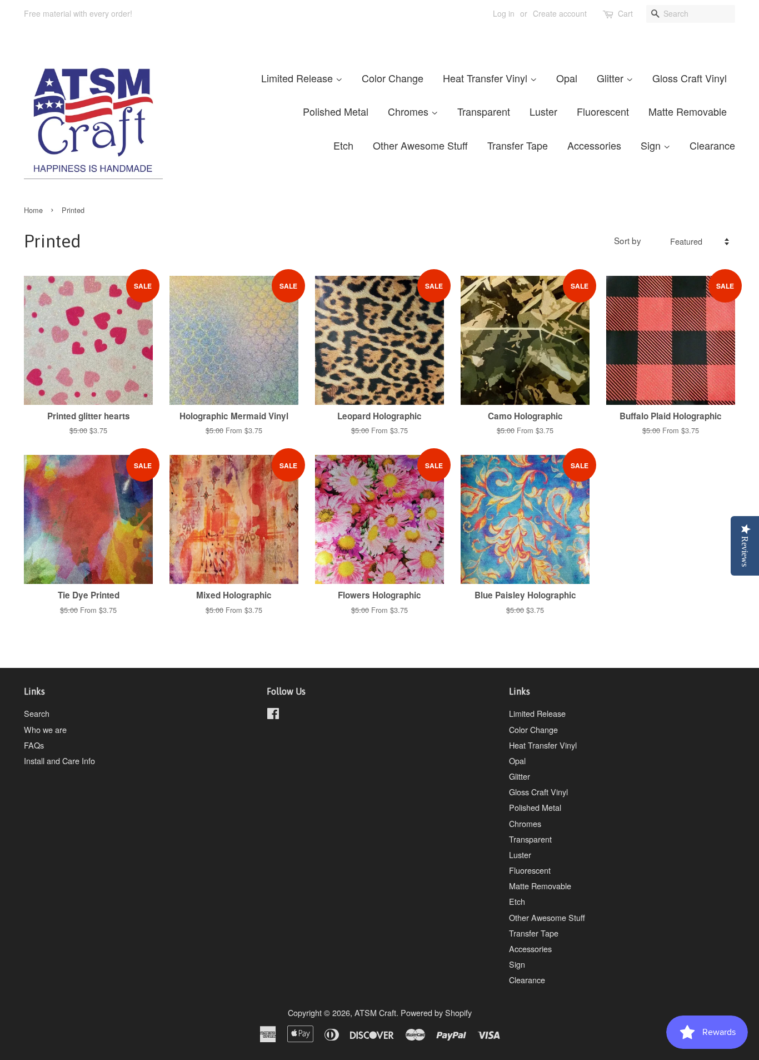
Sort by (627, 240)
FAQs (34, 745)
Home (33, 210)
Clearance (712, 145)
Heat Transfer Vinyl (486, 78)
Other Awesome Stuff (420, 145)
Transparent (483, 111)
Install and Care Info (59, 760)
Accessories (594, 145)
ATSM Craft (375, 1012)
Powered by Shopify (436, 1012)
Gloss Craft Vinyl (689, 78)
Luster (543, 111)
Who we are (45, 729)
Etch (343, 145)
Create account (560, 13)
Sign (652, 145)
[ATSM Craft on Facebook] (273, 715)
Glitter (611, 78)
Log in (504, 13)
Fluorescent (603, 111)
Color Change (392, 78)
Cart (625, 13)
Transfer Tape (517, 145)
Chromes (409, 111)
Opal (566, 78)
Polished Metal (335, 111)
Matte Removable (687, 111)
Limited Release (298, 78)
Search (36, 713)
